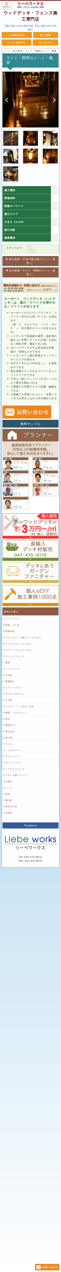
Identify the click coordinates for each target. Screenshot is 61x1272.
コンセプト (45, 42)
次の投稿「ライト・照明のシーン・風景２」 (32, 272)
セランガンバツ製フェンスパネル (23, 637)
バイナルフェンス (14, 768)
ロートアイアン (13, 762)
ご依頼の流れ (17, 35)
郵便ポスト (11, 725)
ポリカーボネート (14, 693)
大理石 (8, 812)
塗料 (7, 662)
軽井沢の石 (11, 806)
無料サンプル (30, 423)
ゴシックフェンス (14, 656)
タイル (8, 743)
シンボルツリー (13, 750)
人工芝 (8, 700)
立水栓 (8, 675)
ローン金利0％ (16, 42)
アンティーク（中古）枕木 (19, 706)
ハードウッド (12, 618)
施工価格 (45, 35)
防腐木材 (10, 631)
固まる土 (10, 731)
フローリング (12, 756)
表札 (7, 718)
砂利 (7, 793)
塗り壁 (8, 737)
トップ (6, 50)
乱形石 (8, 781)
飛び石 (8, 800)
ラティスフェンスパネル (18, 643)
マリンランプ (12, 668)
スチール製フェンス (16, 775)
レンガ (8, 787)
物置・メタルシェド (16, 712)
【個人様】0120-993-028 (18, 25)
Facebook (30, 825)
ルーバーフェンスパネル (18, 649)
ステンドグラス (13, 687)
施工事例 (17, 50)
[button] (6, 100)
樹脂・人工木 (12, 625)
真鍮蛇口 (10, 681)
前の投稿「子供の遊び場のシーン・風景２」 (32, 261)
